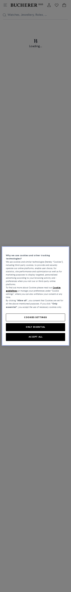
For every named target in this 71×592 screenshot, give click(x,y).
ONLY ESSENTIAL (35, 327)
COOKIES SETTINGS (35, 317)
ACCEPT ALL (36, 336)
